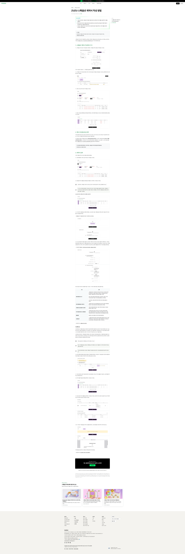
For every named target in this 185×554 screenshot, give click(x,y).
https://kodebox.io (99, 533)
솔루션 (85, 3)
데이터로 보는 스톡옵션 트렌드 (81, 147)
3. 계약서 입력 (114, 22)
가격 (89, 3)
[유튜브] (70, 543)
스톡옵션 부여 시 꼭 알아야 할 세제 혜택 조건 (85, 40)
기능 (80, 3)
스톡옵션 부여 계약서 (83, 323)
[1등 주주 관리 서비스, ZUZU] (4, 3)
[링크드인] (66, 543)
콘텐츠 (93, 3)
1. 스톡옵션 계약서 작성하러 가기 (116, 19)
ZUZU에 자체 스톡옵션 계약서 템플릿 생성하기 (83, 194)
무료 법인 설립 (99, 3)
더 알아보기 (92, 465)
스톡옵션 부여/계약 (77, 7)
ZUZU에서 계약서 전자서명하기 (85, 452)
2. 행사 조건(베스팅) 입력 (115, 21)
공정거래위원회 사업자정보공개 (69, 540)
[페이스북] (65, 543)
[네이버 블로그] (68, 543)
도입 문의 (113, 516)
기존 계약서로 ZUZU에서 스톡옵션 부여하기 (89, 247)
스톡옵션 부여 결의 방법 (80, 35)
